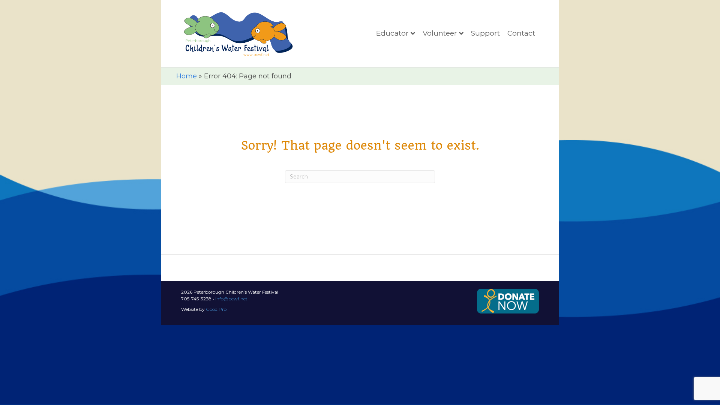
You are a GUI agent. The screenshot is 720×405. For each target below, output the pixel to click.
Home (186, 76)
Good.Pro (216, 309)
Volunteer (440, 33)
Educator (392, 33)
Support (485, 33)
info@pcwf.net (231, 299)
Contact (521, 33)
